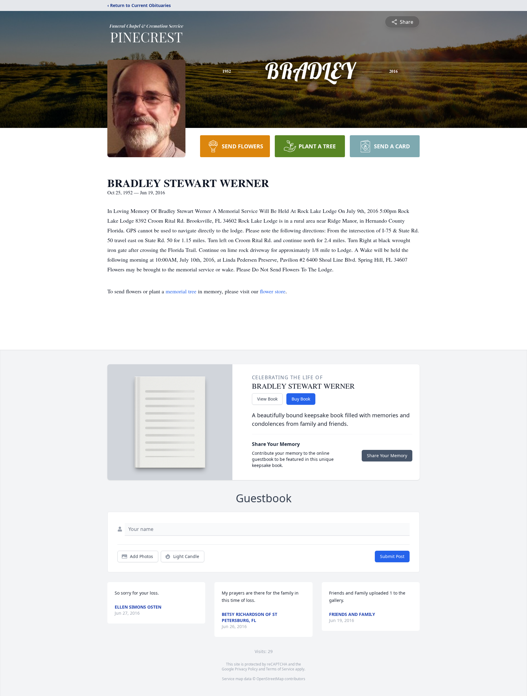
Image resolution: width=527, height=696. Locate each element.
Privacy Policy (246, 669)
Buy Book (301, 399)
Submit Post (392, 556)
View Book (267, 399)
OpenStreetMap (270, 678)
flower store (272, 291)
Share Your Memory (387, 455)
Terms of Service (280, 669)
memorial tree (181, 291)
